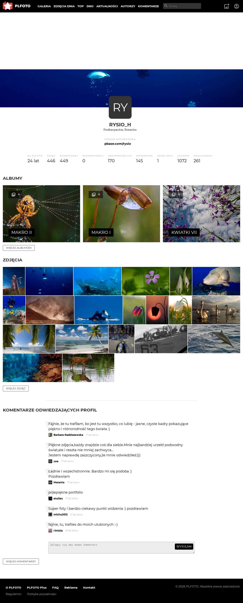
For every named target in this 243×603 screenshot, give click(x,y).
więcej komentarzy (21, 561)
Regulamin (13, 594)
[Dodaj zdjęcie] (226, 6)
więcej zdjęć (16, 388)
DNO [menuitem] (90, 6)
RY (120, 107)
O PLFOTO (13, 587)
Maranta (59, 482)
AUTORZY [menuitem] (128, 6)
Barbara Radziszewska (68, 434)
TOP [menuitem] (80, 6)
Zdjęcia (12, 260)
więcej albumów (19, 247)
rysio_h (120, 124)
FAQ (55, 587)
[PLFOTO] (16, 6)
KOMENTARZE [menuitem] (148, 6)
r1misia (58, 530)
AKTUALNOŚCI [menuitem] (107, 6)
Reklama (70, 587)
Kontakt (89, 587)
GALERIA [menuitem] (44, 6)
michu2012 (61, 514)
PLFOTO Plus (37, 587)
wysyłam (184, 546)
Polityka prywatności (41, 594)
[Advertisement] (121, 40)
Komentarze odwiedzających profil (50, 410)
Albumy (12, 178)
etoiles (58, 498)
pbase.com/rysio (117, 144)
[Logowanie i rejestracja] (236, 6)
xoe (56, 461)
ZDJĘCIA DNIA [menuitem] (64, 6)
